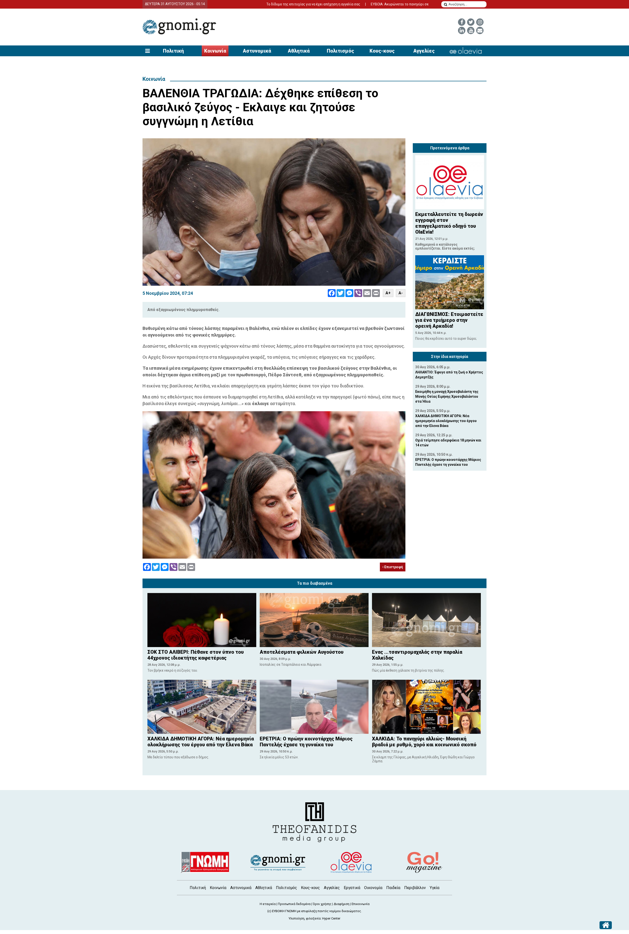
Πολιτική (173, 51)
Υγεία (434, 887)
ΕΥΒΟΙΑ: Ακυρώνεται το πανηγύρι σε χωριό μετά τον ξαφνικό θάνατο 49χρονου (390, 4)
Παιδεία (393, 887)
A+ (388, 293)
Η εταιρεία (268, 904)
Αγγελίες (424, 51)
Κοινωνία (215, 51)
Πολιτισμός (340, 51)
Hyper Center (331, 918)
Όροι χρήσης (322, 904)
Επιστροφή (393, 567)
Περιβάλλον (415, 887)
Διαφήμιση (341, 904)
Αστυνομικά (257, 51)
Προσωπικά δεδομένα (294, 904)
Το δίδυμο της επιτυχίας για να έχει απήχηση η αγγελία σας (270, 4)
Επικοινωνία (361, 904)
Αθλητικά (299, 51)
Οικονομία (373, 887)
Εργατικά (352, 887)
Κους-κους (382, 51)
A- (401, 293)
